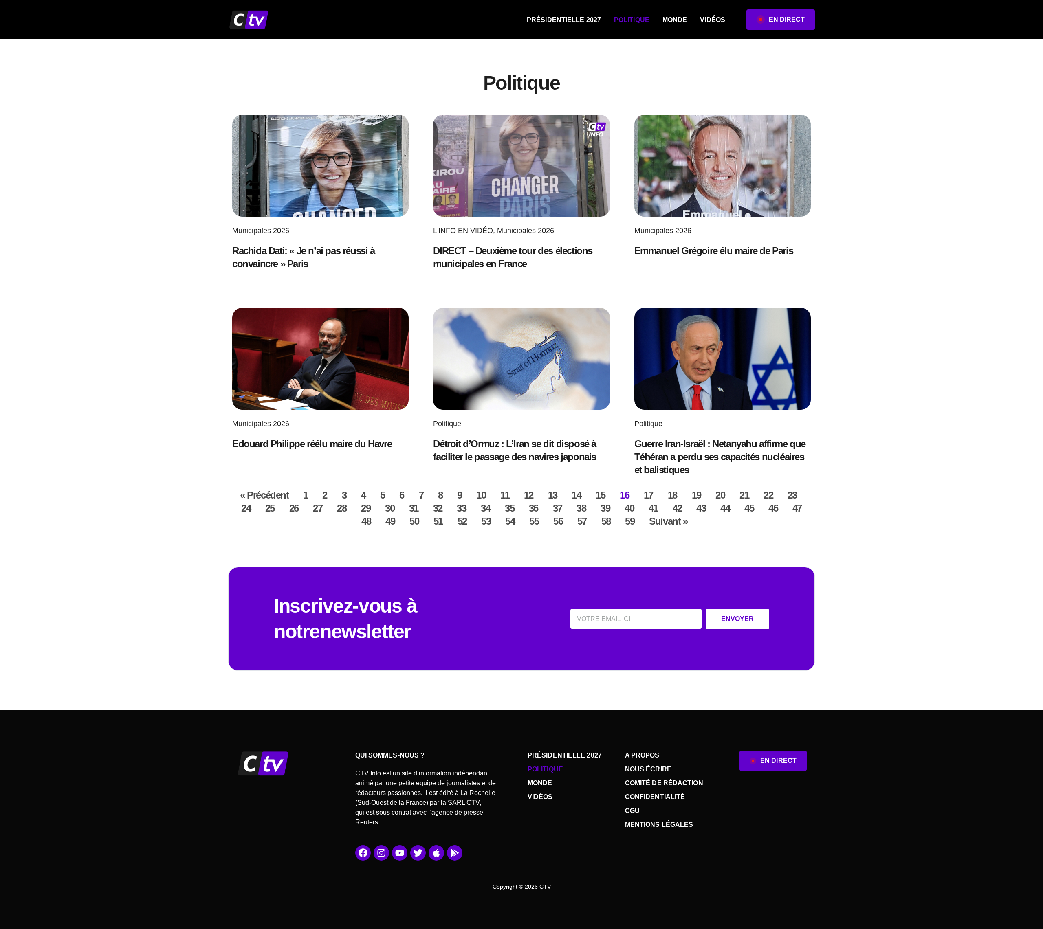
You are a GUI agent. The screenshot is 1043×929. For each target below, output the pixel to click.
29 (365, 508)
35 (509, 508)
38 (581, 508)
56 (558, 521)
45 (749, 508)
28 (341, 508)
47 (797, 508)
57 (582, 521)
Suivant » (668, 521)
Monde (674, 19)
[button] (780, 19)
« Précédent (264, 495)
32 (437, 508)
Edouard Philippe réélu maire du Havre (312, 443)
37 (557, 508)
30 (389, 508)
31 (413, 508)
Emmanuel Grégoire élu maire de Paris (713, 250)
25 (270, 508)
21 (744, 495)
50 (414, 521)
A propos (642, 755)
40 (629, 508)
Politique (631, 19)
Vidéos (712, 19)
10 (481, 495)
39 (605, 508)
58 (606, 521)
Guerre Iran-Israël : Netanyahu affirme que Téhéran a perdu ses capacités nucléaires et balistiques (719, 456)
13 (552, 495)
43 (701, 508)
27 (317, 508)
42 (677, 508)
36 (533, 508)
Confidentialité (655, 796)
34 (485, 508)
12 (528, 495)
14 (576, 495)
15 (600, 495)
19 (696, 495)
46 (773, 508)
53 (486, 521)
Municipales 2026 (260, 230)
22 (768, 495)
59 (629, 521)
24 (246, 508)
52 (462, 521)
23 (792, 495)
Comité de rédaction (664, 783)
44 (725, 508)
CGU (632, 810)
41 (653, 508)
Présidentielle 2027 (564, 19)
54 (510, 521)
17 (648, 495)
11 (504, 495)
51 (438, 521)
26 (294, 508)
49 (390, 521)
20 (720, 495)
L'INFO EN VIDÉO (463, 230)
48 (366, 521)
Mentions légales (659, 824)
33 (461, 508)
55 (534, 521)
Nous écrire (648, 769)
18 (672, 495)
